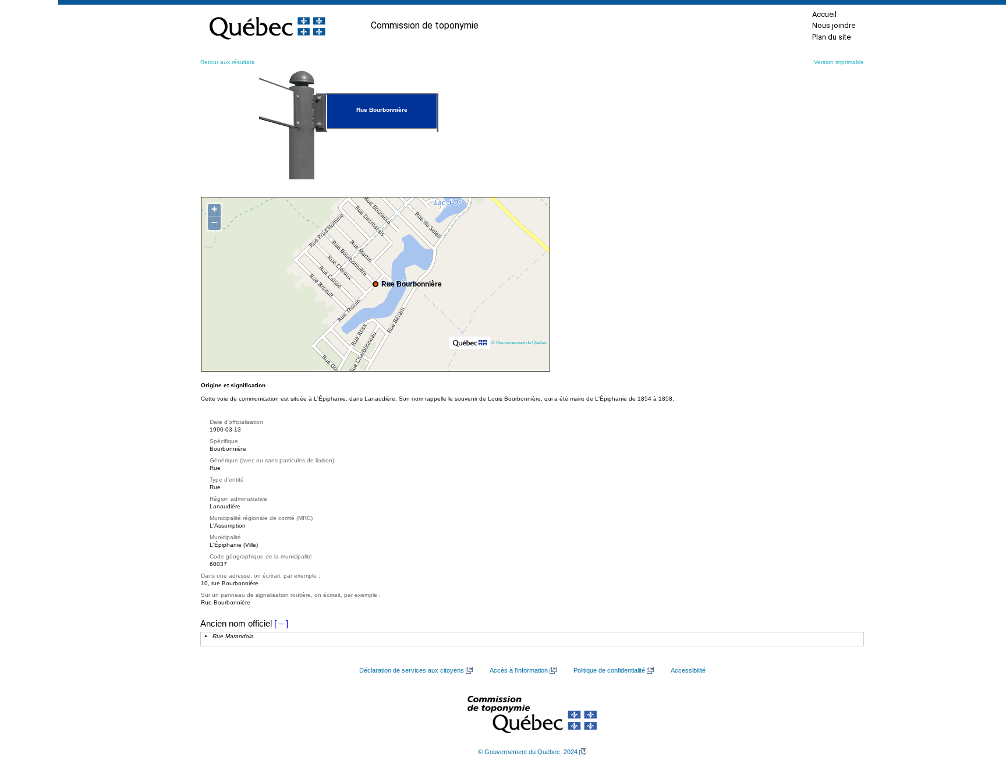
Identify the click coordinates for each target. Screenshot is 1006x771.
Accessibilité (688, 670)
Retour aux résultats (227, 62)
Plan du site (831, 37)
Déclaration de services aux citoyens (411, 670)
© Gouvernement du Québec (519, 342)
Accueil (824, 14)
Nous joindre (833, 25)
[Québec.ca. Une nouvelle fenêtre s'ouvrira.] (267, 26)
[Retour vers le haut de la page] (977, 707)
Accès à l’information (519, 670)
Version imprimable (839, 62)
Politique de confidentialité (609, 670)
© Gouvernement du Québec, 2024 (528, 751)
